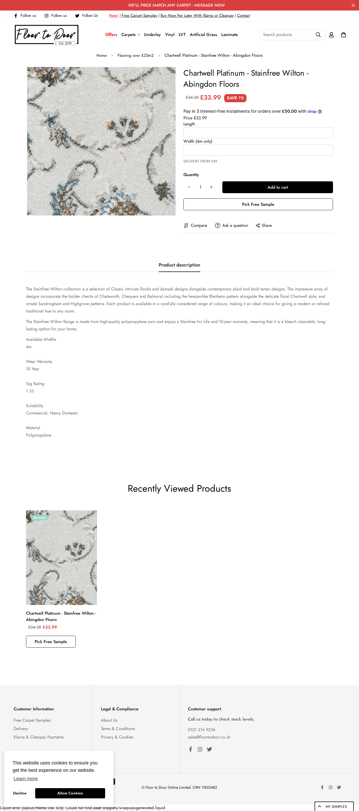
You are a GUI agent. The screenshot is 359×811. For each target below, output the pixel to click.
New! (113, 15)
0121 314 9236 (201, 730)
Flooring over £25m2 (135, 55)
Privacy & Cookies (117, 737)
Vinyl (170, 35)
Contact (243, 15)
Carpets (128, 35)
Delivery (21, 729)
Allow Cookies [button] (70, 793)
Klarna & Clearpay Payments (39, 737)
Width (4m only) (197, 141)
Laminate (229, 35)
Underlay (152, 35)
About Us (109, 720)
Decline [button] (20, 793)
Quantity (191, 175)
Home (101, 55)
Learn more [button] (26, 778)
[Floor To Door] (46, 34)
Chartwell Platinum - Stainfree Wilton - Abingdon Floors (61, 616)
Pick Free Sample (258, 204)
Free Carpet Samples (139, 15)
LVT (182, 35)
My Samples (336, 806)
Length (189, 124)
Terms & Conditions (118, 729)
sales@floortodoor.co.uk (209, 737)
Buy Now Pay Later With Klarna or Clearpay (197, 15)
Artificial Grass (203, 35)
